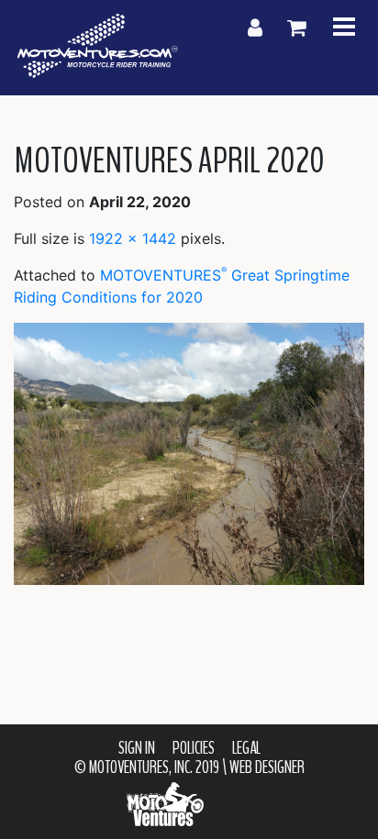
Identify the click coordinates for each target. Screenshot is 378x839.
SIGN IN (136, 748)
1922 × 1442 (132, 238)
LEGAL (246, 748)
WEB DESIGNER (267, 767)
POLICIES (193, 748)
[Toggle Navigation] (344, 28)
